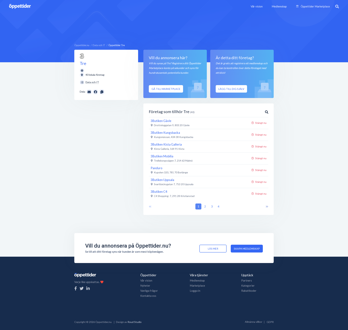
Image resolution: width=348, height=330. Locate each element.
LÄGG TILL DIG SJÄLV (231, 88)
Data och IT (92, 82)
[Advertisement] (174, 26)
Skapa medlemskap (247, 248)
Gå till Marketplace (166, 88)
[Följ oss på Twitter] (82, 288)
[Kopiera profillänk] (102, 91)
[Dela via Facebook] (95, 92)
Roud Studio (135, 321)
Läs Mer (213, 248)
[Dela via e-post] (89, 91)
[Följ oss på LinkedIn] (88, 288)
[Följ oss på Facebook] (75, 288)
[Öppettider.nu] (20, 6)
